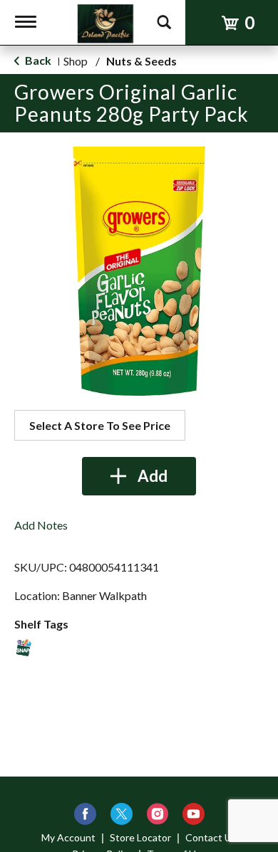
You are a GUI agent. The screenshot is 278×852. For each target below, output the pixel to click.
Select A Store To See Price (99, 425)
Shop (75, 61)
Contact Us (211, 837)
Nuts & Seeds (141, 61)
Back (37, 60)
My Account (68, 837)
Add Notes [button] (41, 525)
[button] (139, 476)
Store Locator (140, 837)
